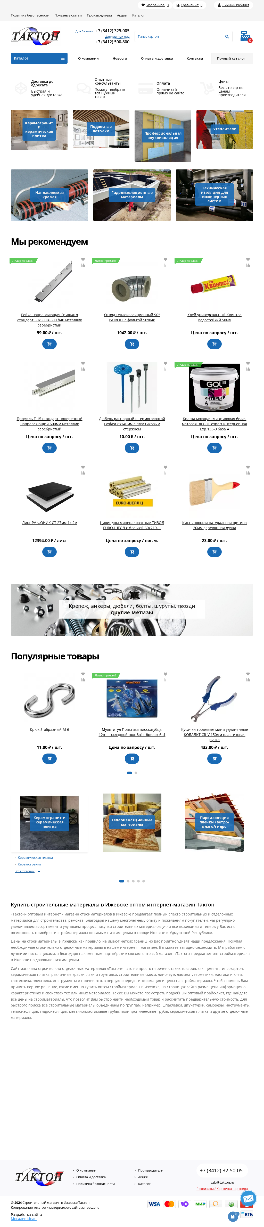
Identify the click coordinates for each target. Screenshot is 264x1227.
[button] (129, 773)
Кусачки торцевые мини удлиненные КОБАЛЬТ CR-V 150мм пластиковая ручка (214, 734)
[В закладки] (83, 259)
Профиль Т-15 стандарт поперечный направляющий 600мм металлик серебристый (49, 423)
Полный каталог (231, 58)
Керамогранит (29, 864)
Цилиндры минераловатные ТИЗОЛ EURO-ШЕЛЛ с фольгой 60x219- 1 (132, 525)
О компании (88, 58)
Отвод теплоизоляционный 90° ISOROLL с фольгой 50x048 (132, 317)
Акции (122, 15)
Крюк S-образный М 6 (49, 729)
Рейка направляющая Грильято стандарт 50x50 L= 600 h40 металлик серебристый (49, 320)
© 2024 (16, 1202)
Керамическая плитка (35, 857)
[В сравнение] (83, 265)
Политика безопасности (30, 15)
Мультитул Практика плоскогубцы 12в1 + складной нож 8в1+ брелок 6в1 (132, 732)
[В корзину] (49, 344)
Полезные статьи (68, 15)
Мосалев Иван (24, 1218)
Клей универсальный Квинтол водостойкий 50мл (214, 317)
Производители (99, 15)
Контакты (195, 58)
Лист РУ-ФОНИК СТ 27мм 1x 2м (49, 522)
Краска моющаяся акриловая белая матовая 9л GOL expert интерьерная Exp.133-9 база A (214, 423)
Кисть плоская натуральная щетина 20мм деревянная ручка (214, 525)
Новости (120, 58)
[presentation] (11, 718)
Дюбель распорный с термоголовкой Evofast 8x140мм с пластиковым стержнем (132, 423)
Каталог (138, 15)
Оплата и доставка (157, 58)
